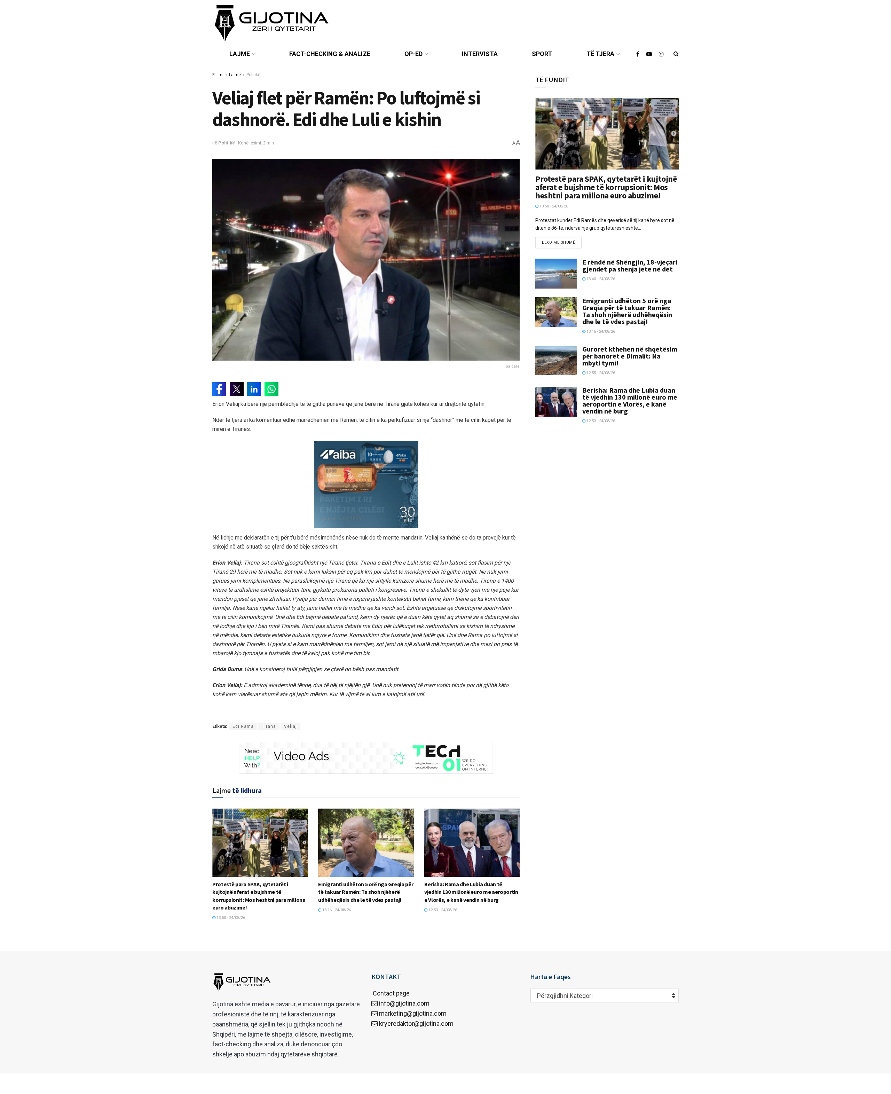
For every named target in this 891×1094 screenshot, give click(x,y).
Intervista (480, 53)
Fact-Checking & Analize (329, 53)
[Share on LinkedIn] (254, 389)
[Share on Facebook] (219, 389)
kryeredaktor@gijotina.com (416, 1023)
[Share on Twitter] (237, 389)
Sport (542, 53)
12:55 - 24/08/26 (600, 373)
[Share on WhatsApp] (271, 389)
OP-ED (413, 53)
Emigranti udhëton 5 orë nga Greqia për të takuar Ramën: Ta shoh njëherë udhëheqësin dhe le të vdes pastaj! (365, 892)
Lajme (239, 53)
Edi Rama (243, 726)
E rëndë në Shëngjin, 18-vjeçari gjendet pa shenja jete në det (629, 265)
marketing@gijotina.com (413, 1013)
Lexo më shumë (558, 242)
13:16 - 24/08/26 (336, 910)
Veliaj (290, 726)
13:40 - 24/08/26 (600, 279)
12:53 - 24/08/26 (442, 910)
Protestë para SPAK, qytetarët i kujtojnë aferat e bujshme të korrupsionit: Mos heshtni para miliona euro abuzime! (606, 187)
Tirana (269, 726)
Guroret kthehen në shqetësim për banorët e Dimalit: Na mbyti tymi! (629, 356)
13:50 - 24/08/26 (230, 917)
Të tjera (600, 53)
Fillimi (217, 74)
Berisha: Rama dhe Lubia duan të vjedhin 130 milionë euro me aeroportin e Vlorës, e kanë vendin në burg (471, 892)
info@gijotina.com (404, 1003)
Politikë (253, 74)
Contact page (390, 993)
